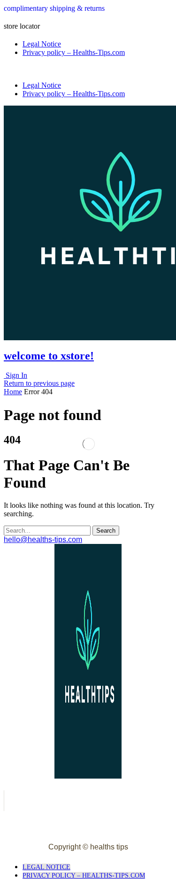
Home (13, 392)
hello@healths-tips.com (43, 539)
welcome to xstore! (49, 356)
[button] (54, 8)
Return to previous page (39, 383)
